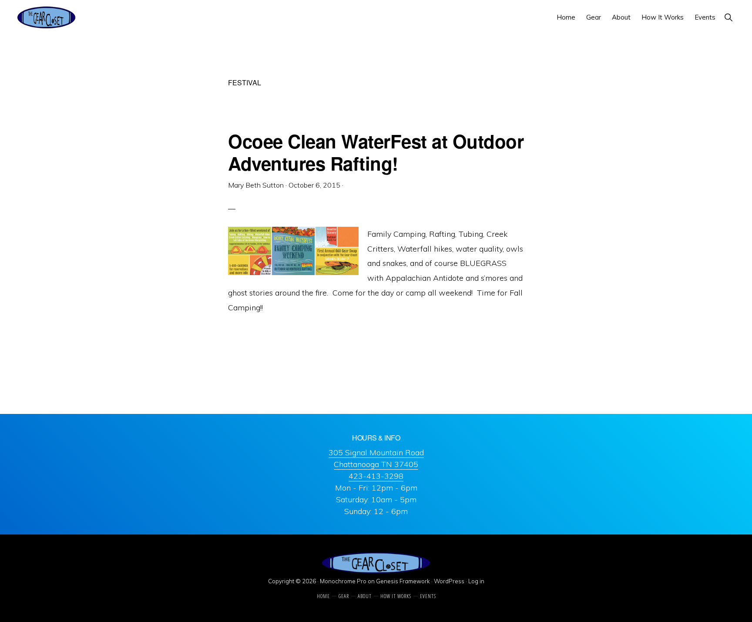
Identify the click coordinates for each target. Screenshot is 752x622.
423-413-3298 (376, 476)
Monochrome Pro (343, 581)
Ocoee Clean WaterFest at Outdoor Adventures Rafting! (376, 152)
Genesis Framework (403, 581)
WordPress (449, 581)
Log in (476, 581)
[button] (728, 17)
